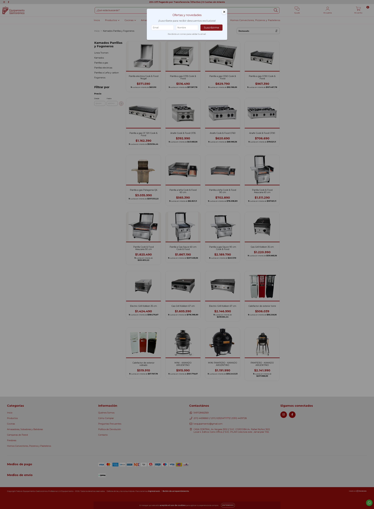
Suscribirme (211, 27)
